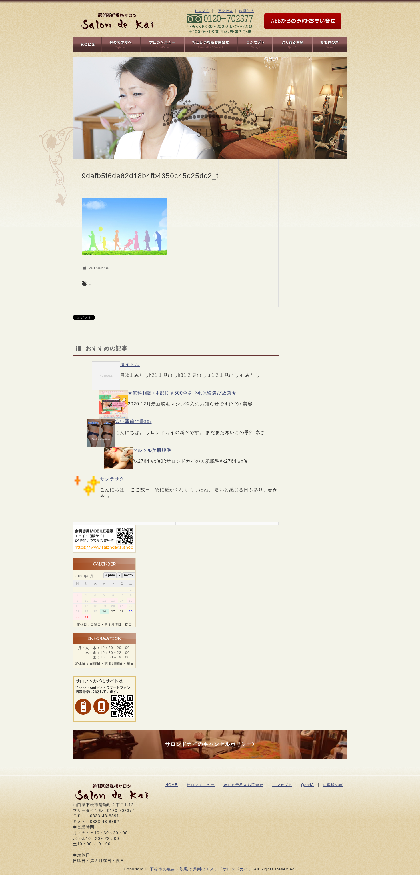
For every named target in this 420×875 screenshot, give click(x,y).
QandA (307, 785)
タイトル (130, 364)
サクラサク (112, 478)
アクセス (225, 11)
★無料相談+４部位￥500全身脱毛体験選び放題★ (182, 393)
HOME (171, 785)
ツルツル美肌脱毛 (152, 450)
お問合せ (246, 11)
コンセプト (282, 785)
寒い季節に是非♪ (133, 421)
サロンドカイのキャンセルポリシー (208, 744)
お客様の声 (333, 785)
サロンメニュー (201, 785)
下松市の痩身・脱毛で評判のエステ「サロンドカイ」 (201, 869)
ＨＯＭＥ (202, 11)
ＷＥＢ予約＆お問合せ (243, 785)
